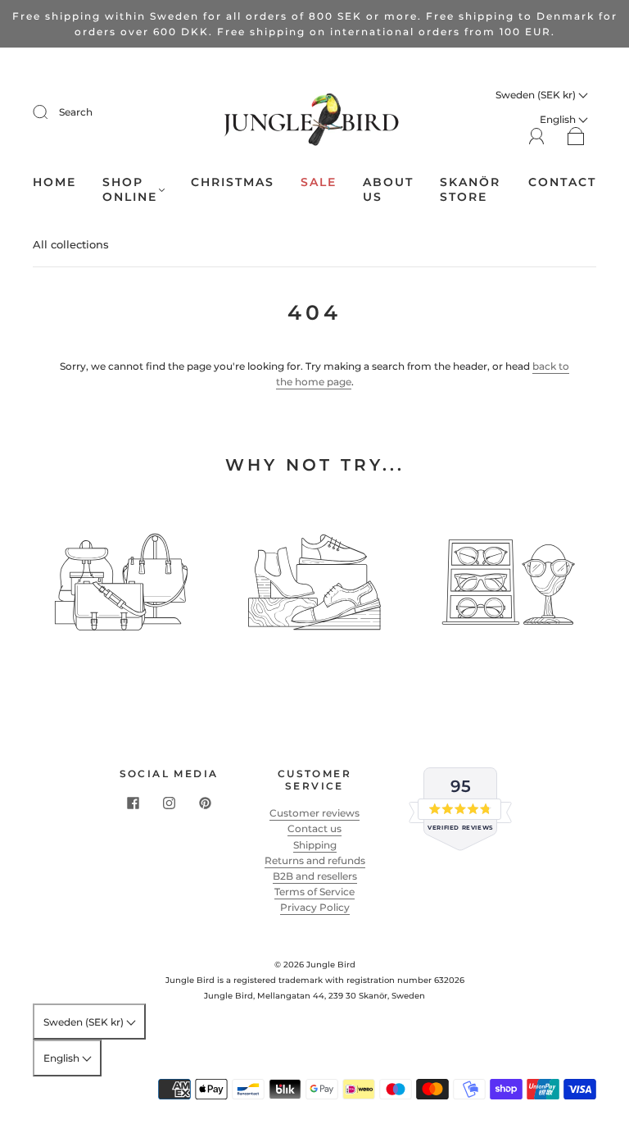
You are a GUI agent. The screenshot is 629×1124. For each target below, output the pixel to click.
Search (76, 112)
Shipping (315, 845)
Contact (562, 182)
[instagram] (169, 803)
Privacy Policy (315, 907)
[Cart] (576, 137)
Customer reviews (314, 813)
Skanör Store (470, 189)
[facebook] (133, 803)
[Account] (537, 136)
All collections (71, 244)
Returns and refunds (315, 860)
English (62, 1058)
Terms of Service (314, 891)
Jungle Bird (330, 964)
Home (54, 182)
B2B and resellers (315, 876)
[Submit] (51, 112)
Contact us (314, 828)
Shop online (129, 189)
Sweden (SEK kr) (537, 95)
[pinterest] (205, 803)
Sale (319, 182)
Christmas (232, 182)
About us (388, 189)
